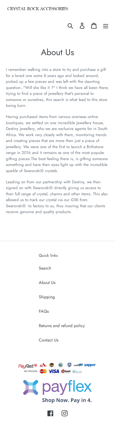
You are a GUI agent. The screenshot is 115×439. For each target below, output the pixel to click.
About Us (47, 282)
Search (45, 268)
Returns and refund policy (62, 326)
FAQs (44, 311)
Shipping (47, 297)
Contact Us (48, 340)
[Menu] (106, 25)
